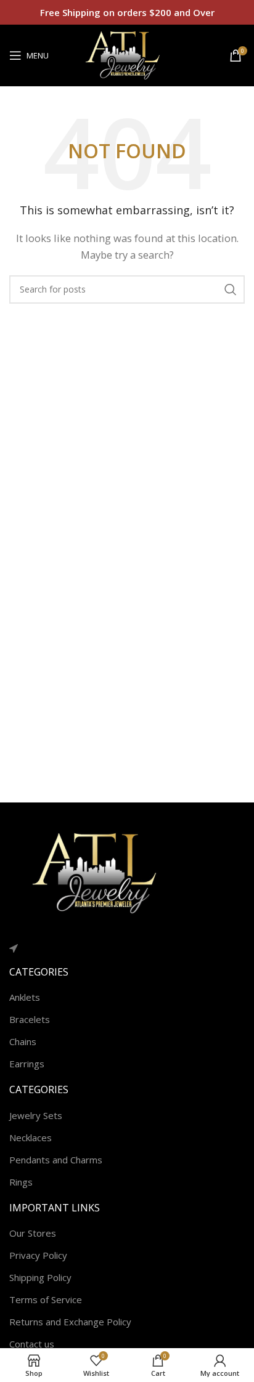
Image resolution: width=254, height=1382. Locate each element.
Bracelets (29, 1019)
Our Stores (32, 1233)
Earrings (26, 1063)
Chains (22, 1041)
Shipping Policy (40, 1277)
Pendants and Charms (55, 1160)
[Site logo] (127, 54)
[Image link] (101, 872)
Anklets (24, 997)
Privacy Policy (38, 1255)
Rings (21, 1182)
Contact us (31, 1344)
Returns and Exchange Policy (70, 1321)
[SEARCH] (230, 289)
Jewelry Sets (35, 1115)
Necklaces (30, 1137)
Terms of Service (45, 1299)
